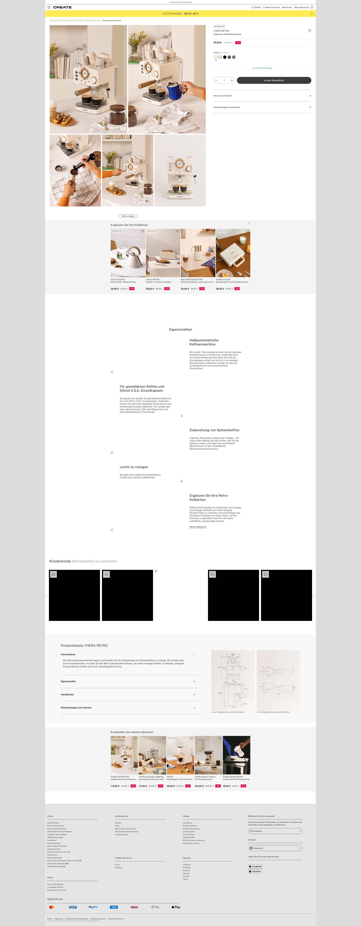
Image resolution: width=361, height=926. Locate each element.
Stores (50, 877)
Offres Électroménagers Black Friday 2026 (64, 861)
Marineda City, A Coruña (57, 890)
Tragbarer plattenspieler (57, 835)
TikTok (185, 879)
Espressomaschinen (112, 20)
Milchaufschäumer (54, 858)
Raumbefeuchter (54, 849)
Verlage (186, 816)
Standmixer (52, 840)
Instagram (187, 868)
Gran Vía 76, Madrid (55, 884)
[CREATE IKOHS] (62, 7)
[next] (248, 223)
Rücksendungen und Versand (76, 707)
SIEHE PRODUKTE (198, 527)
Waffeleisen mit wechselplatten (60, 832)
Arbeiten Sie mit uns (123, 858)
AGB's (49, 919)
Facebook (187, 865)
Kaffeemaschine (53, 843)
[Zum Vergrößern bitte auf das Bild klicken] (233, 680)
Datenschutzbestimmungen (77, 919)
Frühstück (79, 20)
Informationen (68, 654)
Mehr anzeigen (128, 216)
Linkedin (186, 873)
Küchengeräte (66, 20)
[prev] (245, 223)
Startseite (53, 20)
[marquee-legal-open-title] (312, 13)
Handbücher (67, 694)
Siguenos (187, 858)
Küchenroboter (53, 823)
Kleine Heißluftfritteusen (57, 846)
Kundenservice (121, 816)
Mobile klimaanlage (55, 837)
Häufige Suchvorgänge (56, 866)
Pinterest (186, 871)
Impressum (59, 919)
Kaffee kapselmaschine (56, 829)
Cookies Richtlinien (116, 919)
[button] (74, 595)
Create (50, 816)
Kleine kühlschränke (55, 826)
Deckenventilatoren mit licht (58, 852)
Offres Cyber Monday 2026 (58, 864)
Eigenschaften (68, 681)
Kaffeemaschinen (93, 20)
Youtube (186, 876)
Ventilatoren (52, 855)
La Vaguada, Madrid (55, 887)
